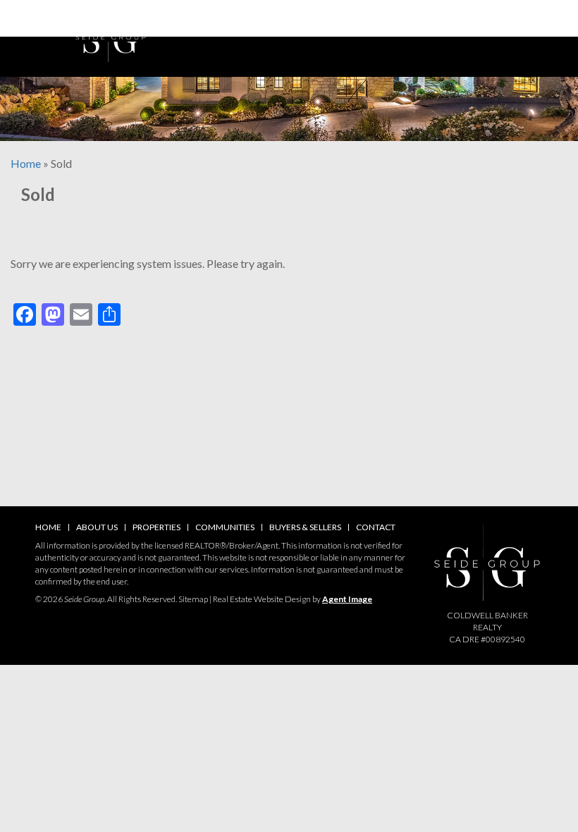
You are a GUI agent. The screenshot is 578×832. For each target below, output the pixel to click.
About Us (97, 527)
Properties (156, 527)
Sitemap (193, 599)
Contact (375, 527)
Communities (224, 527)
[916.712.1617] (289, 18)
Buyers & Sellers (305, 527)
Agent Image (347, 599)
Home (48, 527)
